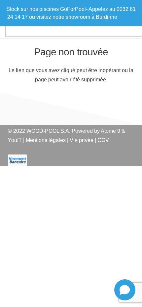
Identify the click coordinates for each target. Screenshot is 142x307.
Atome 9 (110, 131)
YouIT (15, 140)
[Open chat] (124, 289)
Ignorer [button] (127, 17)
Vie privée (81, 140)
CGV (103, 140)
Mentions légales (46, 140)
